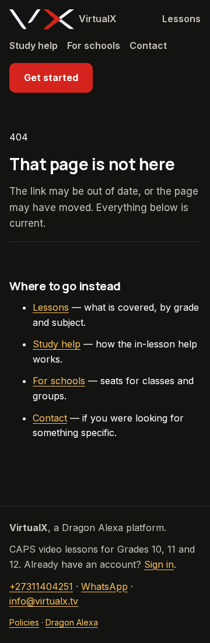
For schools (93, 45)
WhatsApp (104, 586)
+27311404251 (41, 586)
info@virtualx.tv (43, 601)
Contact (148, 45)
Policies (24, 622)
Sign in (159, 564)
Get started (51, 77)
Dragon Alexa (72, 622)
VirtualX (98, 18)
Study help (33, 45)
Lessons (181, 18)
